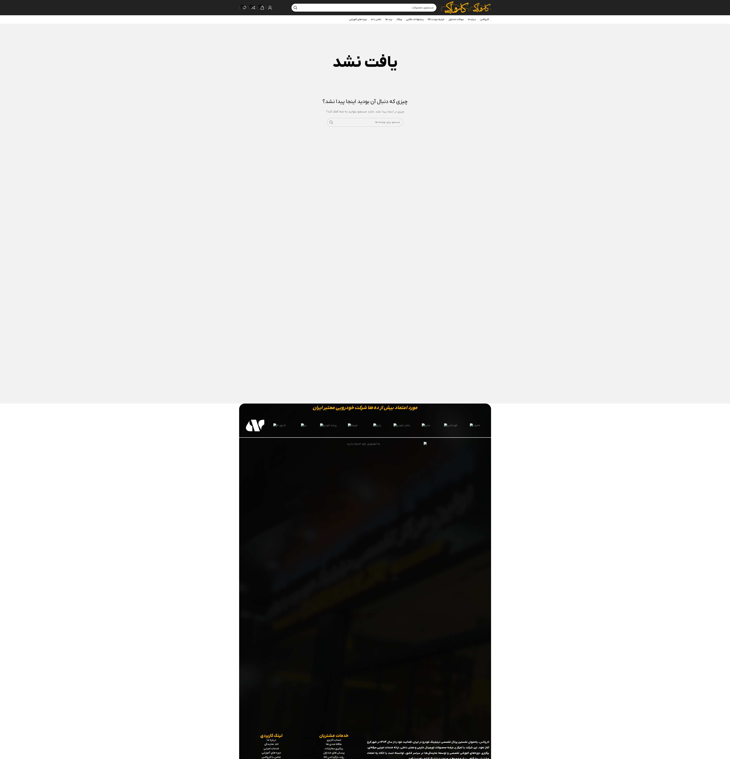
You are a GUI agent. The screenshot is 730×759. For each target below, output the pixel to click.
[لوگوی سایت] (480, 7)
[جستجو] (295, 7)
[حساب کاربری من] (270, 7)
